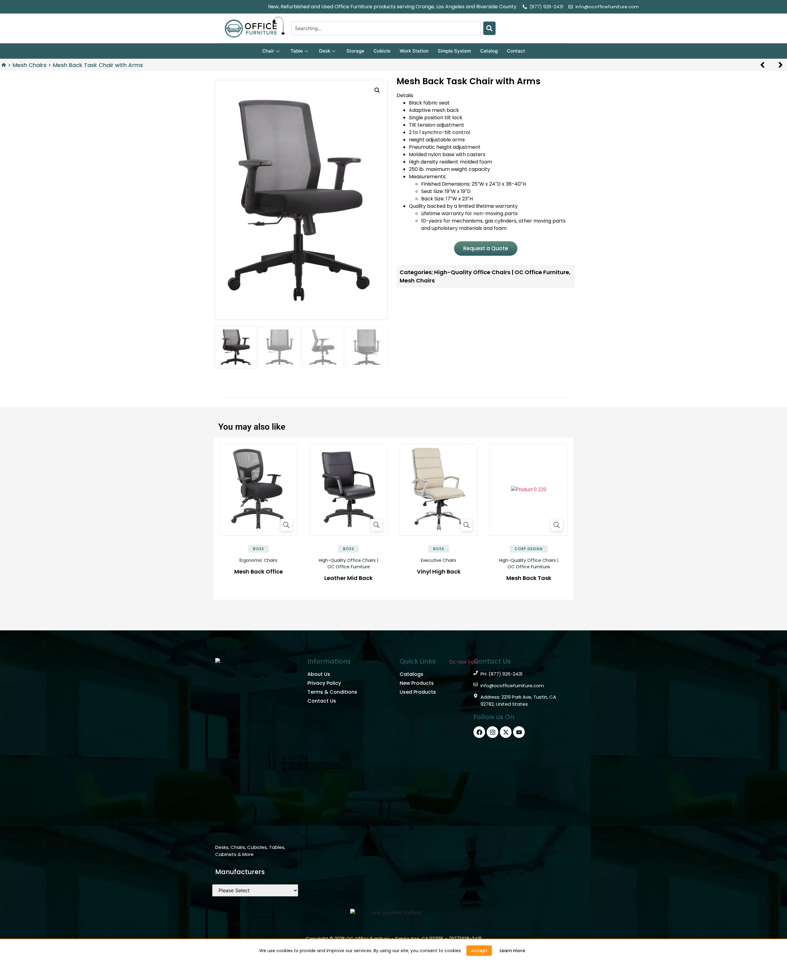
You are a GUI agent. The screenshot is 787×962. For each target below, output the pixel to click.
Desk (324, 51)
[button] (377, 90)
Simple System (454, 51)
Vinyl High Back (439, 571)
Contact (516, 51)
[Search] (489, 28)
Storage (355, 51)
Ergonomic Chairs (258, 560)
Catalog (489, 51)
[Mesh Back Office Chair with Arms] (286, 525)
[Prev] (765, 64)
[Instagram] (492, 732)
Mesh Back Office (258, 571)
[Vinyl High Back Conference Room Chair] (466, 525)
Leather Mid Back (348, 578)
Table (297, 51)
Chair (268, 51)
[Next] (778, 64)
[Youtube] (519, 732)
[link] (512, 950)
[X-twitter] (506, 732)
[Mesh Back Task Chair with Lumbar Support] (556, 525)
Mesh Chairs (29, 65)
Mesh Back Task (528, 578)
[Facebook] (479, 732)
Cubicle (382, 51)
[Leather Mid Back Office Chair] (376, 525)
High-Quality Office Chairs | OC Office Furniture (348, 563)
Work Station (414, 51)
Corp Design (529, 548)
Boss (258, 548)
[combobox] (386, 28)
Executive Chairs (438, 560)
